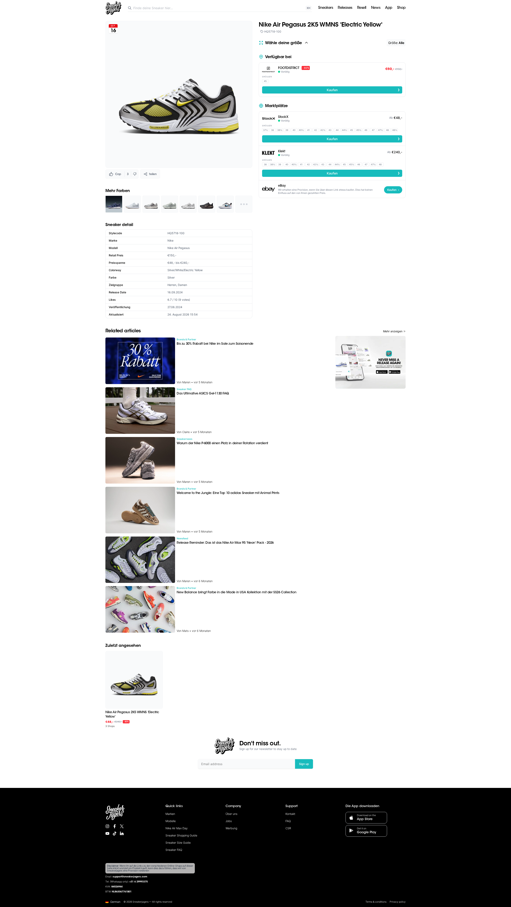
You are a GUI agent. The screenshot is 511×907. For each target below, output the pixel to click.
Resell (361, 8)
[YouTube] (107, 833)
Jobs (229, 821)
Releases (345, 8)
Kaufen (363, 89)
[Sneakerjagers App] (370, 362)
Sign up (304, 764)
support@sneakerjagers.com (130, 877)
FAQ (288, 821)
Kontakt (290, 813)
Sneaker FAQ (173, 849)
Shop (401, 8)
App (388, 8)
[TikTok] (115, 833)
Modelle (170, 821)
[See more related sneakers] (243, 204)
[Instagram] (107, 826)
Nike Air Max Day (176, 828)
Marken (170, 813)
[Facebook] (115, 826)
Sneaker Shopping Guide (181, 835)
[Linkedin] (122, 833)
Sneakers (325, 8)
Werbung (231, 828)
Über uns (231, 813)
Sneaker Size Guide (178, 842)
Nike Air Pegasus (178, 248)
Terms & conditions (375, 901)
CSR (288, 828)
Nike (170, 240)
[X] (122, 826)
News (375, 8)
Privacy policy (398, 901)
